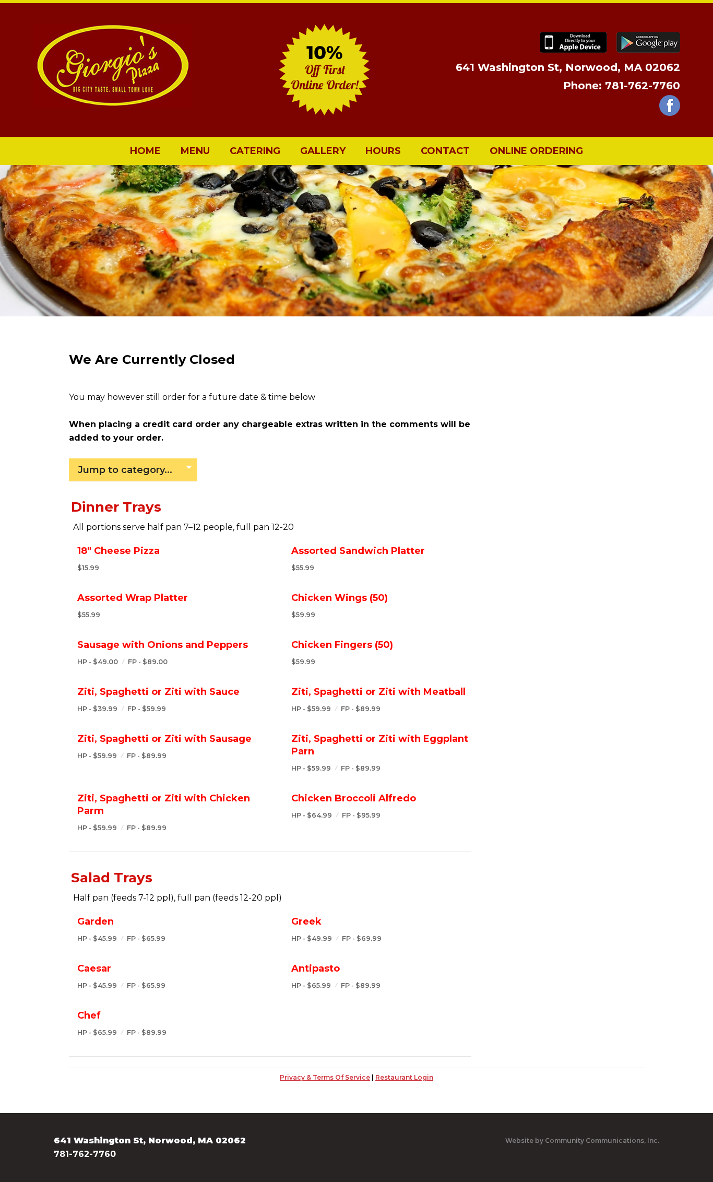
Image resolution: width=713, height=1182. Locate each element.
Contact (445, 151)
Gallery (323, 151)
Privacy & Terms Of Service (325, 1077)
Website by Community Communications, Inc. (582, 1140)
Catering (255, 151)
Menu (195, 151)
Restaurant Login (404, 1077)
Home (145, 151)
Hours (383, 151)
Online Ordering (536, 151)
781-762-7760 (642, 85)
